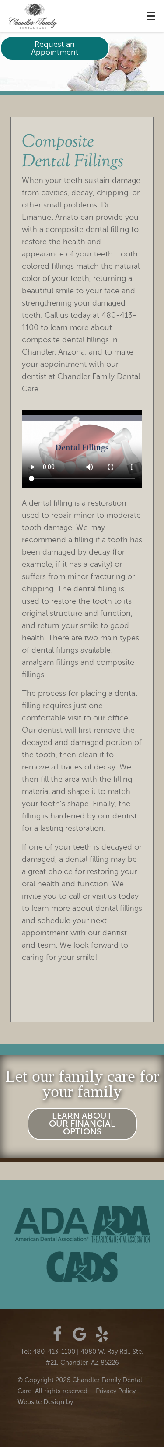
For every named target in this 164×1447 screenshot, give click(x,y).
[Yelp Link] (102, 1334)
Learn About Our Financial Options (82, 1124)
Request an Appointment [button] (54, 48)
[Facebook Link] (57, 1334)
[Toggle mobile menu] (151, 16)
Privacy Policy (116, 1390)
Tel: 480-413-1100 (48, 1351)
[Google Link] (79, 1334)
